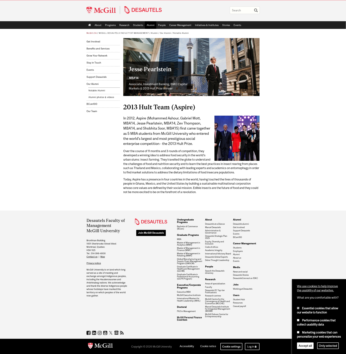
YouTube (105, 333)
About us (237, 258)
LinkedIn (94, 333)
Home (89, 25)
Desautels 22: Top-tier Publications (215, 291)
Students (138, 25)
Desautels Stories (241, 275)
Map (102, 256)
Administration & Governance (213, 232)
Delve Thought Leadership (217, 260)
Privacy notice (93, 263)
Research (124, 25)
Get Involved (93, 41)
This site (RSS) (122, 333)
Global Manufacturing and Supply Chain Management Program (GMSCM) (189, 261)
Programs (109, 26)
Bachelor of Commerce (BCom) (187, 227)
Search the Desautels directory (214, 272)
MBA (179, 239)
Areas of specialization (215, 284)
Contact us (91, 256)
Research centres (213, 296)
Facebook (88, 333)
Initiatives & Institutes (206, 26)
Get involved (239, 227)
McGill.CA (91, 33)
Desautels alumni (241, 224)
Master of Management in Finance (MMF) (188, 249)
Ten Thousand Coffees (116, 333)
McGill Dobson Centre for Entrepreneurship (216, 315)
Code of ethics (211, 247)
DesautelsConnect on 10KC (245, 278)
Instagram (100, 333)
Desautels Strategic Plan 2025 (216, 237)
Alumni (150, 25)
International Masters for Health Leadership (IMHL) (188, 299)
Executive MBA (184, 292)
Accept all (305, 345)
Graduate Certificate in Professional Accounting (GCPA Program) (188, 276)
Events (237, 25)
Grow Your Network (96, 55)
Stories (226, 25)
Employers (238, 251)
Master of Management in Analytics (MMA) (188, 244)
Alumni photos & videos (101, 97)
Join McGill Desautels (151, 232)
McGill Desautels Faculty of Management (124, 33)
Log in (250, 346)
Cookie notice (208, 346)
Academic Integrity (213, 250)
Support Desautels (96, 77)
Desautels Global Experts (216, 257)
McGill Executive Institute (189, 295)
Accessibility (187, 346)
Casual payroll (239, 306)
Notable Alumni (181, 33)
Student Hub (239, 299)
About (98, 25)
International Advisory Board (218, 254)
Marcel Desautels (213, 227)
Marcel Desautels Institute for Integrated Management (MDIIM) (217, 309)
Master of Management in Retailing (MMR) (188, 254)
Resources (238, 303)
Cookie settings (231, 346)
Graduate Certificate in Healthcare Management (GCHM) (188, 269)
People (162, 25)
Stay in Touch (93, 62)
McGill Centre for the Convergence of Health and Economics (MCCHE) (217, 301)
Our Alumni (165, 33)
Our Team (91, 111)
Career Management (180, 25)
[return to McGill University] (100, 346)
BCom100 (91, 104)
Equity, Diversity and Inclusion (214, 243)
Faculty (208, 287)
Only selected (328, 345)
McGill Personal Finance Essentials (189, 318)
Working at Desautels (242, 289)
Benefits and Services (98, 48)
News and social (240, 272)
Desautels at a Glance (215, 224)
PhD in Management (186, 311)
